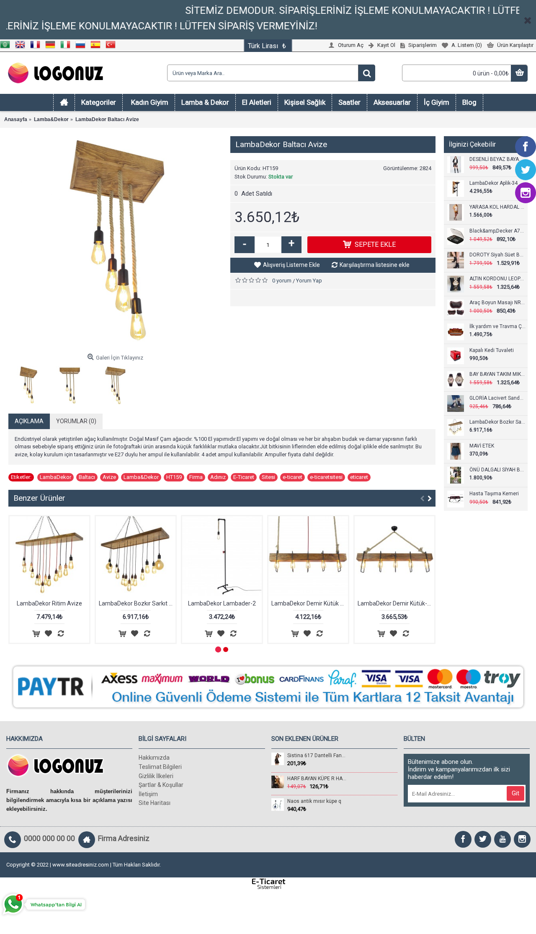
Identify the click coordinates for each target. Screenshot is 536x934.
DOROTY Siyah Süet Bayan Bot (497, 255)
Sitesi (268, 477)
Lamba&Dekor (141, 477)
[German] (52, 46)
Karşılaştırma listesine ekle (375, 264)
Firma (196, 477)
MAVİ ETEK (481, 446)
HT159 (174, 477)
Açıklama (29, 421)
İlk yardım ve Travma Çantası (497, 326)
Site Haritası (154, 802)
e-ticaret (292, 477)
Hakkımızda (154, 757)
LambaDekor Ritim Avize (49, 603)
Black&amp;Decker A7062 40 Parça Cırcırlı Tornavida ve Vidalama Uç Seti (497, 231)
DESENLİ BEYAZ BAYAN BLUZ (497, 159)
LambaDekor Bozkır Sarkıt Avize (497, 422)
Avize (109, 477)
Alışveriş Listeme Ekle (291, 264)
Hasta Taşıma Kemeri (494, 494)
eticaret (359, 477)
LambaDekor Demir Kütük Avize (309, 603)
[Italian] (67, 46)
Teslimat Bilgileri (160, 766)
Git (515, 793)
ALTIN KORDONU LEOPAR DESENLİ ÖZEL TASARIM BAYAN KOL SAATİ (497, 279)
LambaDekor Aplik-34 (493, 183)
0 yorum (281, 280)
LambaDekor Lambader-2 (222, 603)
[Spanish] (98, 46)
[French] (37, 46)
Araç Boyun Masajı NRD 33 (497, 302)
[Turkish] (113, 46)
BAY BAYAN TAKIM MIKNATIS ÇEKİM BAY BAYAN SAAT (497, 374)
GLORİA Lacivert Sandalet (497, 398)
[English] (22, 46)
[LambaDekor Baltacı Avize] (115, 243)
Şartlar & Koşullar (161, 784)
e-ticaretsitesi (326, 477)
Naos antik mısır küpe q (314, 801)
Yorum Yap (309, 280)
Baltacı (87, 477)
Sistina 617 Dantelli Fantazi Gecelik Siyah (317, 755)
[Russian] (82, 46)
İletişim (148, 794)
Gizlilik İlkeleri (156, 776)
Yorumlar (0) (76, 421)
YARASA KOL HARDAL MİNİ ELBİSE (497, 207)
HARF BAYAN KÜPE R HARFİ (317, 778)
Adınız (218, 477)
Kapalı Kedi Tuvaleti (491, 350)
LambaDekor (55, 477)
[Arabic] (7, 46)
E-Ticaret (243, 477)
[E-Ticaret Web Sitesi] (268, 888)
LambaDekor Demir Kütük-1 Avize (396, 603)
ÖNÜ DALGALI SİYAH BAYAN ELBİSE (497, 470)
